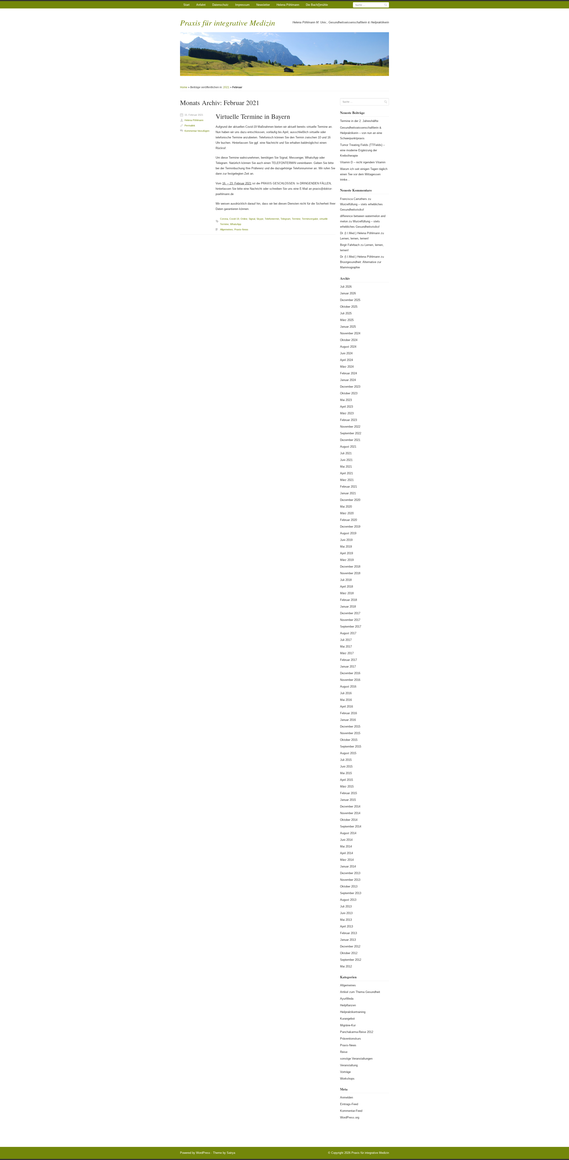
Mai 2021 (346, 466)
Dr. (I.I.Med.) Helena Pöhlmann (360, 233)
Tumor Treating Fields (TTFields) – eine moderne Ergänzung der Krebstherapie (362, 150)
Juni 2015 (346, 766)
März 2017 (347, 653)
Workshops (347, 1078)
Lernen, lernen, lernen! (354, 238)
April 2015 (346, 779)
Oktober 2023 (348, 393)
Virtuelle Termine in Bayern (253, 116)
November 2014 (350, 813)
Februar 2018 (348, 600)
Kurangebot (347, 1018)
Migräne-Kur (348, 1025)
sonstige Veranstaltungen (356, 1058)
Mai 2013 (346, 919)
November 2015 (350, 733)
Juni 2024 (346, 353)
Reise (343, 1052)
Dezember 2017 (350, 613)
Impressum (242, 4)
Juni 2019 (346, 540)
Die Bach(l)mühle (317, 4)
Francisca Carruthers (353, 199)
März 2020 (347, 513)
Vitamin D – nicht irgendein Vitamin (362, 162)
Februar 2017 (348, 660)
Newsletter (263, 4)
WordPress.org (349, 1117)
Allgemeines (226, 229)
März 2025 (347, 320)
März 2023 (347, 413)
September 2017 (350, 626)
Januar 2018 (348, 606)
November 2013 (350, 879)
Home (183, 87)
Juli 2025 (346, 313)
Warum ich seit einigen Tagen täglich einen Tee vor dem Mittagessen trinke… (363, 174)
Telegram (285, 218)
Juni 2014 (346, 839)
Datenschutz (220, 4)
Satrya (231, 1152)
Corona (224, 218)
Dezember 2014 (350, 806)
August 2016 (348, 686)
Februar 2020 (348, 520)
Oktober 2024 (348, 340)
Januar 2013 (348, 939)
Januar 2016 (348, 720)
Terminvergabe (310, 218)
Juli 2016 (346, 693)
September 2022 (350, 433)
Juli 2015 (346, 759)
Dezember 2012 (350, 946)
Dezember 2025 (350, 300)
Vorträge (345, 1072)
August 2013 (348, 899)
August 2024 (348, 346)
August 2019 (348, 533)
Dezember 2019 (350, 526)
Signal (252, 218)
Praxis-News (241, 229)
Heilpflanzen (348, 1005)
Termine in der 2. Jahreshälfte (359, 121)
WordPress (203, 1152)
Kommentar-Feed (351, 1110)
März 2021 (347, 480)
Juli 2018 (346, 580)
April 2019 (346, 553)
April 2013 (346, 926)
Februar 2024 (348, 373)
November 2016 (350, 680)
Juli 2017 (346, 640)
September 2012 (350, 959)
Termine (296, 218)
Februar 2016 (348, 713)
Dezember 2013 (350, 873)
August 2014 (348, 833)
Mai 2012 (346, 966)
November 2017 (350, 620)
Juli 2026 (346, 286)
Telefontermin (272, 218)
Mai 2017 (346, 646)
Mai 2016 (346, 700)
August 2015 (348, 753)
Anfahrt (201, 4)
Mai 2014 (346, 846)
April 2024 (346, 360)
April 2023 (346, 406)
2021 (226, 87)
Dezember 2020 (350, 500)
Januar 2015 (348, 799)
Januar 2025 (348, 326)
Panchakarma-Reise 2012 (356, 1032)
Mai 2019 (346, 546)
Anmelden (346, 1097)
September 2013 (350, 893)
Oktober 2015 (348, 739)
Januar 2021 (348, 493)
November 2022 (350, 426)
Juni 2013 (346, 913)
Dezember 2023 (350, 386)
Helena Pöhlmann (287, 4)
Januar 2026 (348, 293)
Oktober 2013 (348, 886)
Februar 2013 (348, 933)
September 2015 (350, 746)
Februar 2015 (348, 793)
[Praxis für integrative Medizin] (284, 54)
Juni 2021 (346, 460)
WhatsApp (235, 224)
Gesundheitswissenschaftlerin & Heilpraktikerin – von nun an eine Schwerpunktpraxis (361, 133)
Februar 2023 (348, 420)
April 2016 (346, 706)
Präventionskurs (350, 1038)
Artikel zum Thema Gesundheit (360, 992)
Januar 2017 (348, 666)
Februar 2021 (348, 486)
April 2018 (346, 586)
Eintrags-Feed (349, 1104)
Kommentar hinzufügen (196, 131)
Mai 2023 (346, 400)
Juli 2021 (346, 453)
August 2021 (348, 446)
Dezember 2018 (350, 566)
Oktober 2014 (348, 819)
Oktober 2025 (348, 306)
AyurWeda (346, 998)
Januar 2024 (348, 380)
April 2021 (346, 473)
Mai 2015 (346, 773)
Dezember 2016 (350, 673)
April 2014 (346, 853)
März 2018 (347, 593)
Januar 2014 (348, 866)
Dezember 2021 (350, 440)
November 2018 (350, 573)
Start (186, 4)
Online (243, 218)
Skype (259, 218)
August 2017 (348, 633)
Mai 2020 (346, 506)
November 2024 (350, 333)
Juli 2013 (346, 906)
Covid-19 (234, 218)
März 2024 (347, 366)
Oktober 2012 (348, 953)
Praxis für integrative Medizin (227, 22)
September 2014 (350, 826)
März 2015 (347, 786)
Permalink (189, 125)
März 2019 (347, 560)
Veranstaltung (349, 1065)
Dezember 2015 (350, 726)
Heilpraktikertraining (352, 1012)
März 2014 (347, 859)
